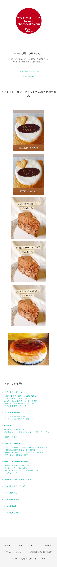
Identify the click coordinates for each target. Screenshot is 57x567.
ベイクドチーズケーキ (13, 392)
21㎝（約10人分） (12, 513)
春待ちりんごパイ (11, 437)
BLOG (33, 546)
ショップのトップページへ (28, 71)
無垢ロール (31, 465)
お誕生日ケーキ (32, 470)
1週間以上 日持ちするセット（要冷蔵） (20, 450)
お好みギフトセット (12, 444)
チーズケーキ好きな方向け (15, 447)
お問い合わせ (28, 77)
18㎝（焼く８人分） (12, 499)
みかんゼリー (24, 468)
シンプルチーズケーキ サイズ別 (17, 398)
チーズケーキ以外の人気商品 (16, 462)
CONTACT (48, 546)
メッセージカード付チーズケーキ (17, 479)
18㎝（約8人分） (11, 506)
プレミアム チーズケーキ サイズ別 (19, 403)
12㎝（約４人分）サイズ (14, 486)
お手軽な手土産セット (13, 452)
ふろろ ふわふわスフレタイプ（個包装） (21, 401)
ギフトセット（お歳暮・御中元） (17, 455)
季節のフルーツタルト (13, 470)
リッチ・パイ (9, 468)
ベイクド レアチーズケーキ (15, 406)
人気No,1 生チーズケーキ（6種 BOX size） (22, 396)
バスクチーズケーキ (12, 413)
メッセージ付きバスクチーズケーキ (18, 419)
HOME (7, 546)
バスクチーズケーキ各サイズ (16, 416)
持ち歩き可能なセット (38, 447)
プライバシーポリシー (14, 552)
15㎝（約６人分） (11, 493)
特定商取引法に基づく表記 (41, 552)
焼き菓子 (8, 426)
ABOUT (20, 546)
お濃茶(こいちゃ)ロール (14, 465)
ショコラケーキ (10, 473)
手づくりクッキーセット (14, 429)
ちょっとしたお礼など (35, 452)
